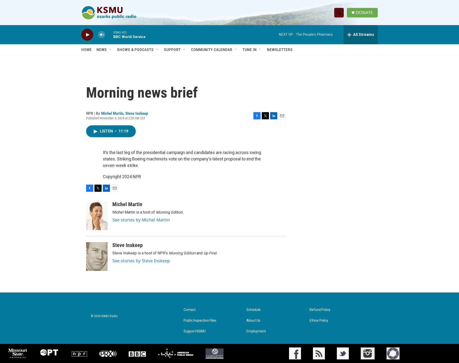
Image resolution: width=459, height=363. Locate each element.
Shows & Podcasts (135, 50)
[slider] (109, 34)
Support (172, 50)
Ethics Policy (319, 320)
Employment (256, 331)
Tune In (250, 50)
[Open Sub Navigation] (110, 50)
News (102, 50)
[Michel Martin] (97, 215)
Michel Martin (112, 113)
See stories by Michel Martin (141, 220)
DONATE (364, 12)
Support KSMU (195, 331)
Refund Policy (320, 310)
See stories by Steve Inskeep (141, 261)
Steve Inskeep (136, 113)
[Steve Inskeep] (97, 256)
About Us (253, 320)
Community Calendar (211, 50)
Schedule (253, 310)
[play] (87, 35)
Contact (190, 310)
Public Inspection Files (200, 320)
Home (86, 50)
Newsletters (280, 50)
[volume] (102, 34)
